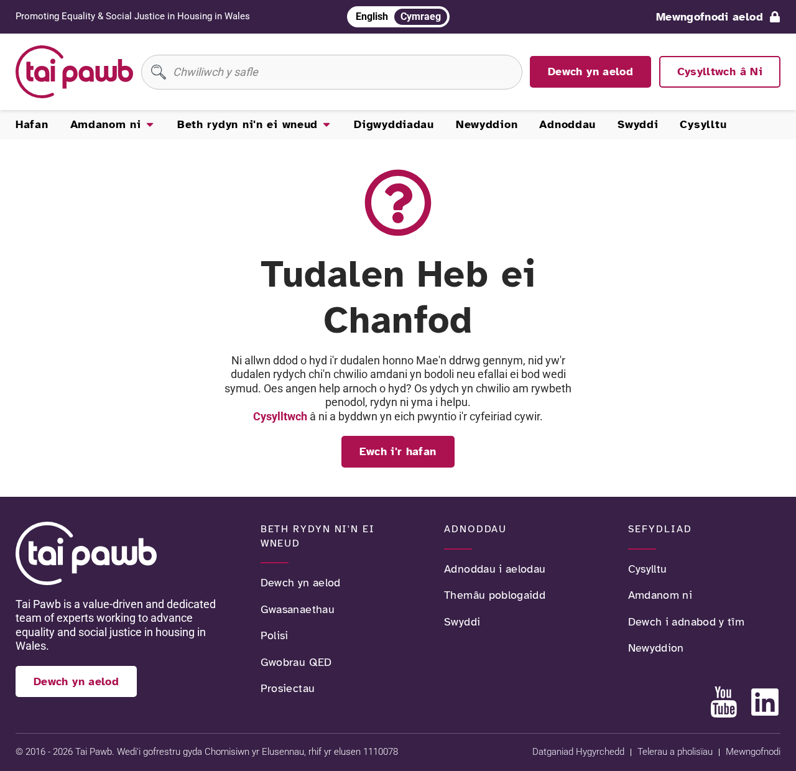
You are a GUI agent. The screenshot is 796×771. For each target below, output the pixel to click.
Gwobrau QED (296, 662)
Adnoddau (475, 528)
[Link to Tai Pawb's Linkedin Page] (764, 702)
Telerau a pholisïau (675, 751)
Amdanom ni (660, 595)
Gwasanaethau (298, 609)
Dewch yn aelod (301, 582)
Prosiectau (288, 688)
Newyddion (656, 648)
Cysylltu (647, 569)
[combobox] (331, 72)
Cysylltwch (280, 416)
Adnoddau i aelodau (494, 569)
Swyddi (462, 622)
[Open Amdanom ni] (149, 124)
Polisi (275, 635)
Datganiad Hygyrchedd (578, 751)
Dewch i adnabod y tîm (686, 622)
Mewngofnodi (753, 751)
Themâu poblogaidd (494, 595)
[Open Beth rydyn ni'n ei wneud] (326, 124)
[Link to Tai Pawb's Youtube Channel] (724, 702)
